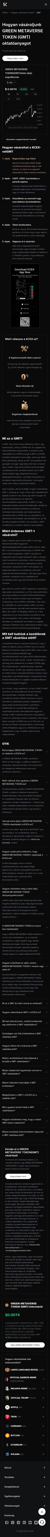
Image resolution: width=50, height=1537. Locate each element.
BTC (22, 1435)
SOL (22, 1454)
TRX (19, 1416)
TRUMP (32, 1398)
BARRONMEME (17, 1381)
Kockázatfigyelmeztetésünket (18, 1250)
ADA (24, 1426)
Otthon (5, 12)
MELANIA (32, 1388)
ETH (25, 1445)
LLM (40, 1370)
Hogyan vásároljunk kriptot (22, 12)
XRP (20, 1407)
